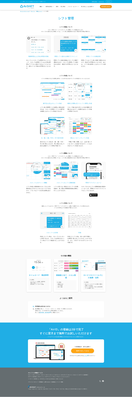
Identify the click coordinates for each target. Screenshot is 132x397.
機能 (41, 6)
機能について (39, 11)
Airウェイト (57, 374)
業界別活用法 (49, 6)
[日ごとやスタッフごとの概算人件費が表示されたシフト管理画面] (80, 99)
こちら (85, 355)
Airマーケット (48, 376)
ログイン (109, 1)
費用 (57, 6)
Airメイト (70, 374)
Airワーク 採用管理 (83, 374)
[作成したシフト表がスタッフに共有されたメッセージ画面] (52, 229)
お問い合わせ (94, 1)
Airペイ (43, 374)
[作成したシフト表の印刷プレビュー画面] (80, 229)
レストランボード (66, 376)
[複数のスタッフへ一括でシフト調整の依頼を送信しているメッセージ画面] (66, 179)
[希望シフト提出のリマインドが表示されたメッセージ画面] (66, 52)
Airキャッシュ (41, 376)
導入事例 (63, 6)
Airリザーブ (64, 374)
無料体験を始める (105, 6)
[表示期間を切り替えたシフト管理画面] (52, 134)
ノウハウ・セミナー (72, 6)
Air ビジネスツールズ (25, 11)
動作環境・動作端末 (45, 312)
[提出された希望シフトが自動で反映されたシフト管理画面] (93, 52)
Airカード (75, 374)
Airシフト (33, 11)
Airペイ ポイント (50, 374)
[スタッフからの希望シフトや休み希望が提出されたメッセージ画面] (38, 52)
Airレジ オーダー (36, 374)
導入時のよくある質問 (86, 6)
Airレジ (30, 374)
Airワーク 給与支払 (32, 376)
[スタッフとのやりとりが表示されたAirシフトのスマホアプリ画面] (93, 179)
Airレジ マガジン (57, 376)
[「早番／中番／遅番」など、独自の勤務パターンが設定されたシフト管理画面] (80, 134)
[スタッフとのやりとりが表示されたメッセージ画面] (38, 179)
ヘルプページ (101, 1)
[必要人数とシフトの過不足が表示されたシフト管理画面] (52, 99)
